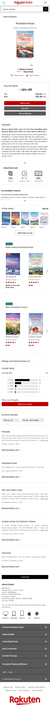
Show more (43, 440)
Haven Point (28, 71)
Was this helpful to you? (10, 450)
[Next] (47, 271)
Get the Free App (9, 656)
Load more (25, 577)
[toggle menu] (4, 2)
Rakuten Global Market (36, 687)
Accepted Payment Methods (14, 664)
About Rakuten (37, 690)
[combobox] (10, 420)
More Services (24, 690)
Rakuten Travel (11, 690)
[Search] (45, 9)
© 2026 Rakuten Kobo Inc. (12, 679)
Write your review (25, 404)
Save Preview (34, 75)
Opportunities (8, 634)
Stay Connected (9, 649)
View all (45, 208)
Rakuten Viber (20, 687)
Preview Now (18, 75)
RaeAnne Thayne (26, 69)
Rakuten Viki (8, 687)
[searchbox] (25, 9)
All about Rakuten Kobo (12, 627)
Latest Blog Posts (10, 642)
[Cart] (45, 2)
